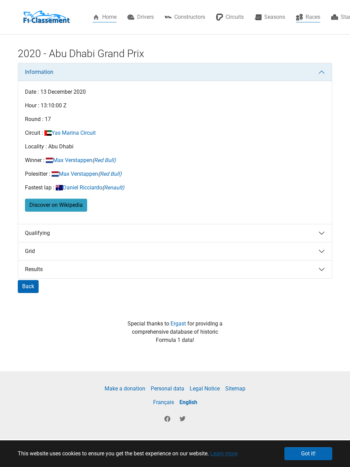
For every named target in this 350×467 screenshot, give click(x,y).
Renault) (114, 187)
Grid (30, 251)
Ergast (179, 323)
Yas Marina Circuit (74, 133)
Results (34, 269)
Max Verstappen (72, 160)
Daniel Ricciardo (82, 187)
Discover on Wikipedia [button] (56, 205)
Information (39, 72)
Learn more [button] (224, 453)
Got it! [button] (308, 453)
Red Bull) (105, 160)
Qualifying (37, 233)
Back (28, 286)
